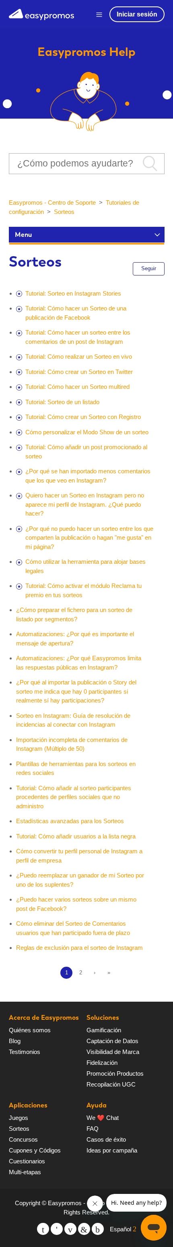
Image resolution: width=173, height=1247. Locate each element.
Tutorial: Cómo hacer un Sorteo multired (77, 386)
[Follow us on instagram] (98, 1229)
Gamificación (103, 1030)
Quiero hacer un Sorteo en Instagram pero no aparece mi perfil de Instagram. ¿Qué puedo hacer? (84, 504)
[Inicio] (41, 13)
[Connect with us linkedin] (84, 1229)
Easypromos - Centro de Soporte (52, 202)
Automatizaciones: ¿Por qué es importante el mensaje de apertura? (75, 639)
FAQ (92, 1128)
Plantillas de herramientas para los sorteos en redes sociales (76, 768)
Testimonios (24, 1051)
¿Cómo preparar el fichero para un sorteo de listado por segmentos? (74, 614)
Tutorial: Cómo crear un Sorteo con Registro (83, 416)
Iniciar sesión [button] (137, 14)
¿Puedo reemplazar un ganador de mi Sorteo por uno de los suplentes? (80, 880)
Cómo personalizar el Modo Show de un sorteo (86, 432)
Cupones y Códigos (35, 1150)
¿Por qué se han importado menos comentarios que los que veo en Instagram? (87, 476)
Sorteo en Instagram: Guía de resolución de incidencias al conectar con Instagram (73, 720)
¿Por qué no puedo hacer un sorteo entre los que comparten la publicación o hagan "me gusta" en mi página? (89, 537)
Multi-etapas (25, 1172)
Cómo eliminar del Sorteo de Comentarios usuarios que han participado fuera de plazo (73, 928)
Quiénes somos (30, 1030)
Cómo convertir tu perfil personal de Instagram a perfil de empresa (79, 856)
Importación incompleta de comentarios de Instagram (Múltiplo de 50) (72, 744)
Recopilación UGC (111, 1084)
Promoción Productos (115, 1073)
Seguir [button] (148, 268)
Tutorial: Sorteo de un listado (62, 402)
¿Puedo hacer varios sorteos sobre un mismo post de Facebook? (76, 904)
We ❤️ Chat (102, 1117)
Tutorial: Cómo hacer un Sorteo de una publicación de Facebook (75, 313)
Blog (15, 1040)
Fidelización (101, 1062)
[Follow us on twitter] (43, 1229)
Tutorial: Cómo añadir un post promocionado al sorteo (86, 452)
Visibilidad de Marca (112, 1051)
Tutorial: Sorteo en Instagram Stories (73, 293)
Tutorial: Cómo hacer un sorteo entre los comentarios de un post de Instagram (77, 337)
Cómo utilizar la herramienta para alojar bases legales (85, 566)
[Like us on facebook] (57, 1229)
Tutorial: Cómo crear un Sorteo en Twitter (79, 371)
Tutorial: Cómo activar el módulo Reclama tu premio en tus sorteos (83, 590)
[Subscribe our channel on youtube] (70, 1229)
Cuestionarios (27, 1161)
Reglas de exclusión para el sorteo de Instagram (79, 947)
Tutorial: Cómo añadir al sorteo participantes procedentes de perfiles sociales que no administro (73, 797)
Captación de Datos (112, 1040)
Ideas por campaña (111, 1150)
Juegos (18, 1117)
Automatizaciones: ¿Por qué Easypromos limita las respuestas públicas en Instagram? (78, 663)
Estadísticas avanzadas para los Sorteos (70, 821)
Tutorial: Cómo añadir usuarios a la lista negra (76, 836)
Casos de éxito (106, 1139)
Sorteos (64, 211)
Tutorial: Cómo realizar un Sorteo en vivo (78, 356)
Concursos (23, 1139)
